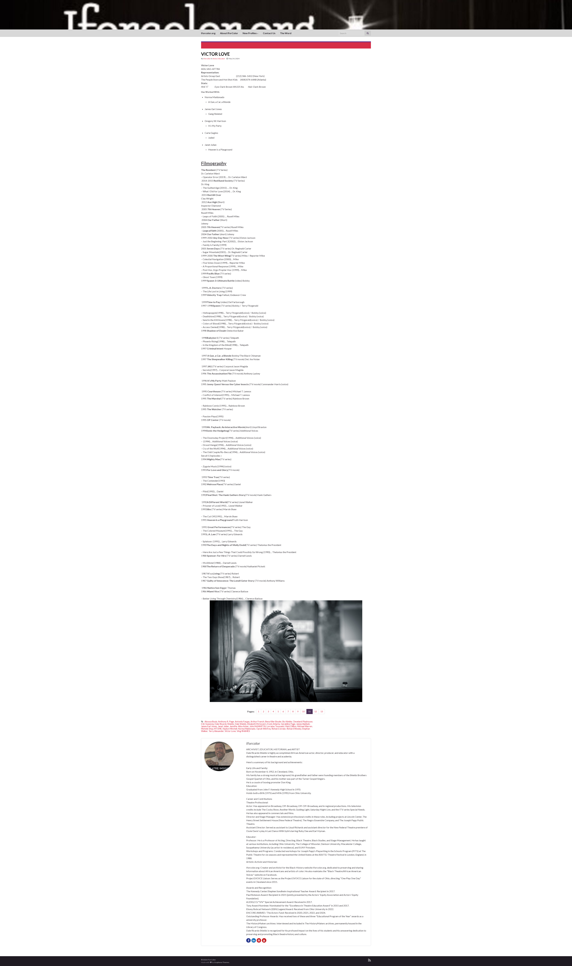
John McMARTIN (258, 726)
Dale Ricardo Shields (224, 724)
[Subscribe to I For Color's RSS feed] (369, 960)
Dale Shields (240, 724)
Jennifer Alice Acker (239, 726)
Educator (221, 58)
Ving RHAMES (243, 731)
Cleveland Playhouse (303, 721)
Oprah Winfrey (263, 728)
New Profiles (250, 33)
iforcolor (206, 58)
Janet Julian (223, 726)
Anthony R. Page (226, 721)
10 (303, 711)
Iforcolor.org (208, 33)
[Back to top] (565, 959)
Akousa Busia (211, 721)
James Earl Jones (209, 726)
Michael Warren (304, 726)
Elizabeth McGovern (256, 724)
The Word (285, 33)
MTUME (218, 728)
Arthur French (257, 721)
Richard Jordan (279, 728)
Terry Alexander (216, 731)
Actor (215, 58)
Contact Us (269, 33)
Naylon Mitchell (230, 728)
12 (315, 711)
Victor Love (230, 731)
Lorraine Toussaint (276, 726)
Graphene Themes (221, 962)
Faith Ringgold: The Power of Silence (223, 45)
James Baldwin (303, 724)
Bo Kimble (287, 721)
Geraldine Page (288, 724)
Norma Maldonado (246, 728)
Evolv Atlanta (273, 724)
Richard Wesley (294, 728)
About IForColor (229, 33)
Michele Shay (207, 728)
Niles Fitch (361, 45)
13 (322, 711)
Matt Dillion (290, 726)
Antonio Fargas (242, 721)
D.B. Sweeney (207, 724)
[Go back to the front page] (286, 14)
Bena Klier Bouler (273, 721)
